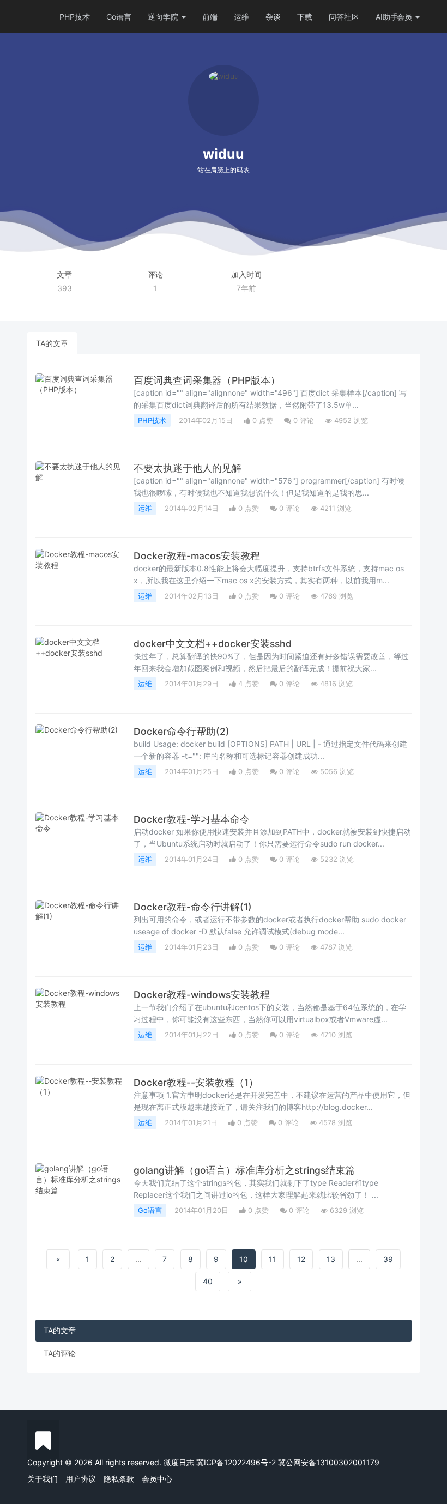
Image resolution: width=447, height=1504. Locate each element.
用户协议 (80, 1478)
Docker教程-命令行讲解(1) (193, 907)
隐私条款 (119, 1478)
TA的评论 (60, 1353)
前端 (210, 16)
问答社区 (344, 16)
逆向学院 (164, 16)
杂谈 (273, 16)
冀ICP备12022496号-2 (236, 1462)
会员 (404, 16)
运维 (241, 16)
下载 (304, 16)
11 (272, 1259)
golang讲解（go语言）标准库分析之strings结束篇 (244, 1170)
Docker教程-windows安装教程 (202, 994)
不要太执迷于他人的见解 (187, 468)
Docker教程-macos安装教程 (197, 555)
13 (331, 1259)
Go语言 (118, 16)
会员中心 (157, 1478)
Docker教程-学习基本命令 (192, 819)
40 (208, 1281)
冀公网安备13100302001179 (328, 1462)
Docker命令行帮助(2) (181, 731)
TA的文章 (52, 343)
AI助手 (387, 16)
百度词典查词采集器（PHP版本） (207, 380)
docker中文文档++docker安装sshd (213, 643)
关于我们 (42, 1478)
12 (301, 1259)
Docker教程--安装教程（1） (196, 1082)
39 (388, 1259)
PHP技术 (74, 16)
